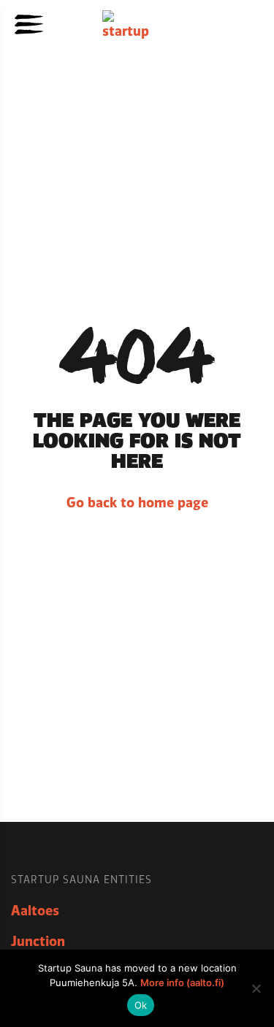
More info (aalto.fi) (182, 982)
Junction (38, 941)
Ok (141, 1005)
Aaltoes (35, 910)
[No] (255, 988)
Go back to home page (137, 502)
